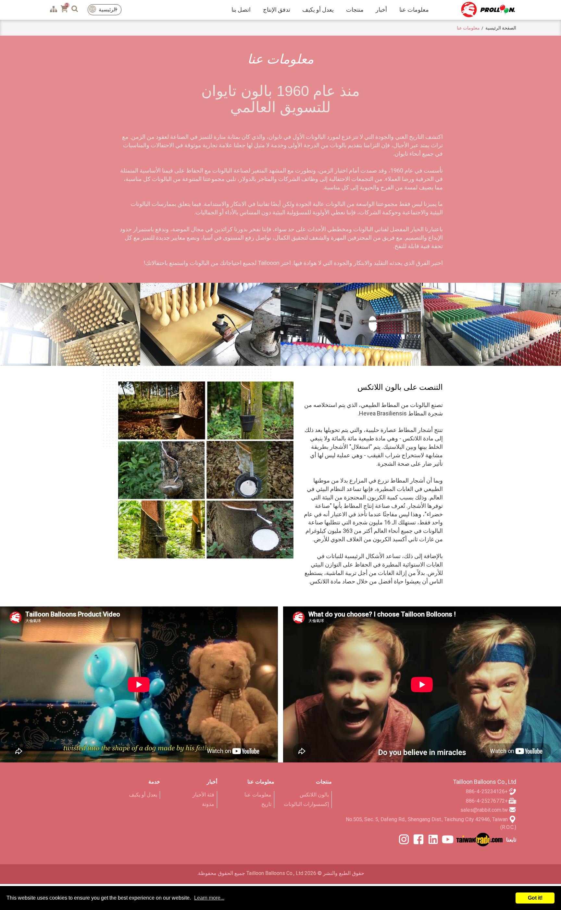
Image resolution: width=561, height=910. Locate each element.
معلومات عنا (414, 9)
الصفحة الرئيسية (500, 27)
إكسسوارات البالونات (306, 804)
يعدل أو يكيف (318, 9)
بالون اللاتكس (314, 795)
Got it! (535, 898)
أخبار (381, 9)
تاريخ (266, 804)
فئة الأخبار (203, 795)
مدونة (208, 804)
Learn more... (209, 898)
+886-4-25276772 (487, 801)
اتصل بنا (241, 9)
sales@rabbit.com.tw (484, 810)
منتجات (355, 9)
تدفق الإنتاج (276, 9)
